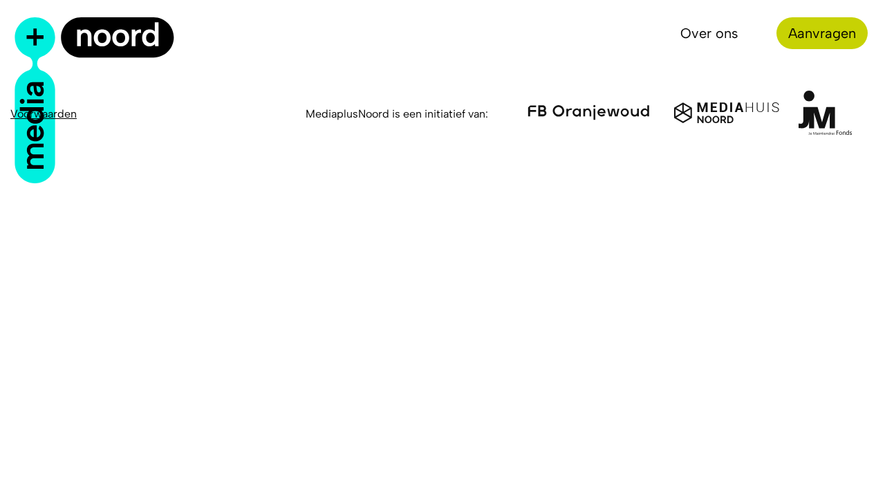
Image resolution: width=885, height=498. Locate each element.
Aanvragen (822, 33)
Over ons (709, 33)
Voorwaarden (43, 113)
